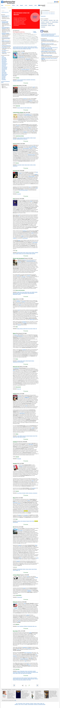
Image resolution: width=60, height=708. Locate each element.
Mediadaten (16, 704)
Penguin (24, 137)
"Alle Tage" (23, 276)
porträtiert (14, 238)
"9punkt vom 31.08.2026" (47, 43)
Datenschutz (36, 704)
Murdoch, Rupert (29, 521)
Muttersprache (15, 294)
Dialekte (17, 253)
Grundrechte (28, 79)
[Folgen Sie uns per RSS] (58, 1)
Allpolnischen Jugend (31, 154)
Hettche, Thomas (25, 569)
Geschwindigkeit (19, 569)
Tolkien (34, 328)
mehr (19, 529)
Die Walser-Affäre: (4, 47)
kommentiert (25, 647)
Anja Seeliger (4, 77)
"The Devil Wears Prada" (24, 658)
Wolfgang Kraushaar (5, 74)
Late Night (33, 253)
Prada (19, 673)
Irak (23, 107)
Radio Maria (34, 146)
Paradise (36, 174)
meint (14, 370)
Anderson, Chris (19, 521)
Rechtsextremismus (44, 25)
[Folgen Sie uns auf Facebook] (57, 1)
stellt (18, 300)
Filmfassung (29, 590)
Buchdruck (24, 521)
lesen (18, 649)
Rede (29, 500)
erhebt (28, 576)
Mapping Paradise (31, 176)
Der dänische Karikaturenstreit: (6, 45)
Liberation (25, 46)
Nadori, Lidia (29, 292)
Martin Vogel (3, 78)
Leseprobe (29, 591)
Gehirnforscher (16, 368)
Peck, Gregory (30, 328)
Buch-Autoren (28, 703)
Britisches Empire (20, 252)
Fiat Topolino (18, 301)
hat (33, 130)
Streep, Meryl (23, 672)
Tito (19, 570)
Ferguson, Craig (21, 253)
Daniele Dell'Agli (4, 72)
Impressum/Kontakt (31, 704)
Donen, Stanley (15, 673)
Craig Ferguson (25, 238)
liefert (31, 201)
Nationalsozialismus (44, 23)
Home (2, 5)
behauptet (19, 396)
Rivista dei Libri (19, 46)
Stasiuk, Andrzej (27, 164)
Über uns (22, 704)
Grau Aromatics (35, 242)
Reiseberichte (30, 626)
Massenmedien (15, 522)
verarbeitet (24, 349)
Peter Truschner (4, 73)
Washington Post (19, 80)
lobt (16, 129)
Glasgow (27, 252)
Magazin (21, 5)
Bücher (13, 5)
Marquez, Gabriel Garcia (24, 328)
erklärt (30, 632)
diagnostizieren (22, 413)
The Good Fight (29, 652)
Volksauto (23, 301)
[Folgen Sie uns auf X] (56, 1)
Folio (17, 48)
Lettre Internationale (31, 293)
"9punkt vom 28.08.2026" (46, 55)
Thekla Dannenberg (4, 63)
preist (18, 621)
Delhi (25, 107)
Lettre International (24, 293)
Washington (15, 80)
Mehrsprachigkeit (15, 293)
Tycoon (20, 304)
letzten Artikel (31, 444)
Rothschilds (19, 458)
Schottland (36, 252)
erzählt (23, 52)
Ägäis (21, 673)
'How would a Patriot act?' (25, 69)
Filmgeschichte (19, 597)
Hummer (30, 569)
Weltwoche (17, 47)
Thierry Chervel (4, 60)
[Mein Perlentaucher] (54, 1)
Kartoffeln (16, 570)
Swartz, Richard (34, 569)
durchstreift (24, 321)
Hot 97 (30, 665)
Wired (31, 46)
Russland (49, 25)
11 (52, 12)
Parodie (23, 164)
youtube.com (27, 397)
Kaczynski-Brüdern (26, 148)
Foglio (27, 48)
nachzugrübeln (20, 530)
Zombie (34, 164)
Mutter (26, 292)
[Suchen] (10, 11)
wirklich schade (32, 319)
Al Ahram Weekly (16, 574)
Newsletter (31, 5)
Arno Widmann (4, 79)
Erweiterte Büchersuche (5, 12)
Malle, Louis (35, 626)
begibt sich (24, 230)
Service (20, 704)
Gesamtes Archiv (43, 16)
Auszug (24, 259)
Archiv (26, 5)
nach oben (26, 141)
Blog (26, 405)
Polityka (22, 46)
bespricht (30, 100)
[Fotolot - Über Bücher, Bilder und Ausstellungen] (44, 32)
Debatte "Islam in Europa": (5, 40)
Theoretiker (26, 515)
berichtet (17, 125)
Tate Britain (28, 137)
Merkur (30, 48)
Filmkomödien (22, 671)
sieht (24, 603)
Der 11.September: (4, 50)
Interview (28, 275)
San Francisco (33, 79)
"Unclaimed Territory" (21, 56)
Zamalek (36, 577)
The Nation (14, 46)
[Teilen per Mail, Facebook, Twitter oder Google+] (22, 685)
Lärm (25, 253)
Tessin (14, 570)
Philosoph (16, 334)
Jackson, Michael (20, 137)
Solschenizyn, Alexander (17, 672)
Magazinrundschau (10, 7)
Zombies (31, 164)
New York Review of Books (23, 190)
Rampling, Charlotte (32, 671)
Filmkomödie (29, 673)
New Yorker (21, 47)
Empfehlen (34, 32)
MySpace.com (15, 502)
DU (33, 46)
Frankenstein (19, 164)
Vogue (27, 672)
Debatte (41, 703)
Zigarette (27, 253)
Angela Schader (4, 58)
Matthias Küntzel (4, 75)
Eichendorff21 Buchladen (41, 704)
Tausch (14, 253)
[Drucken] (25, 685)
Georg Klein (3, 71)
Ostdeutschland (50, 23)
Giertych (35, 147)
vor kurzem (25, 322)
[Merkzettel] (28, 685)
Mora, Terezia (22, 292)
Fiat (36, 328)
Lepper (19, 148)
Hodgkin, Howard (33, 137)
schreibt (33, 427)
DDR (57, 20)
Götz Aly (3, 56)
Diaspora (18, 107)
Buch (25, 652)
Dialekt (30, 253)
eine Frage (34, 488)
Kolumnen (35, 703)
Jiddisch (18, 292)
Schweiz (53, 25)
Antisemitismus (45, 20)
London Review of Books (30, 47)
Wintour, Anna (30, 672)
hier (31, 657)
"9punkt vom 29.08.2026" (48, 51)
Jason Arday (50, 20)
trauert (19, 240)
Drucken (34, 31)
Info (21, 689)
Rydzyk (31, 148)
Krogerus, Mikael (31, 252)
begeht (29, 127)
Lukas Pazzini (4, 62)
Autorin (18, 275)
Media (36, 5)
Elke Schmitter (4, 57)
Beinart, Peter (25, 673)
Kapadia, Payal (29, 107)
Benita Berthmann (4, 61)
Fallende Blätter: (4, 52)
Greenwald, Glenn (23, 79)
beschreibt (29, 648)
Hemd (33, 521)
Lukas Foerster (4, 64)
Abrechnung (31, 147)
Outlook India (25, 47)
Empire (22, 107)
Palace (36, 545)
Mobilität (33, 292)
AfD (41, 20)
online (28, 664)
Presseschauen (7, 5)
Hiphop (26, 671)
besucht (19, 503)
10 (51, 12)
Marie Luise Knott (4, 59)
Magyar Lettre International (22, 48)
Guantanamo (22, 626)
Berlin (54, 20)
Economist (14, 48)
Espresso (36, 47)
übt (19, 620)
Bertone (18, 328)
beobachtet (19, 324)
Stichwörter (31, 703)
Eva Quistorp (4, 76)
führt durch (25, 98)
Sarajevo (19, 294)
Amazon (18, 79)
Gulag (18, 626)
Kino (17, 5)
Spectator (28, 46)
